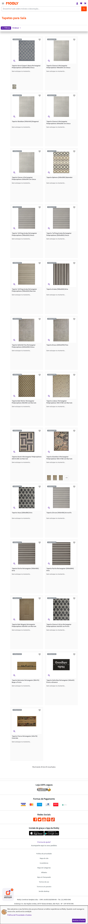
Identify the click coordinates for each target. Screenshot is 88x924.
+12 (66, 477)
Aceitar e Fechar (79, 920)
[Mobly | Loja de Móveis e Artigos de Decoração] (12, 3)
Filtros (7, 28)
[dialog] (44, 915)
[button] (16, 28)
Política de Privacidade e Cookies (19, 915)
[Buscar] (84, 8)
